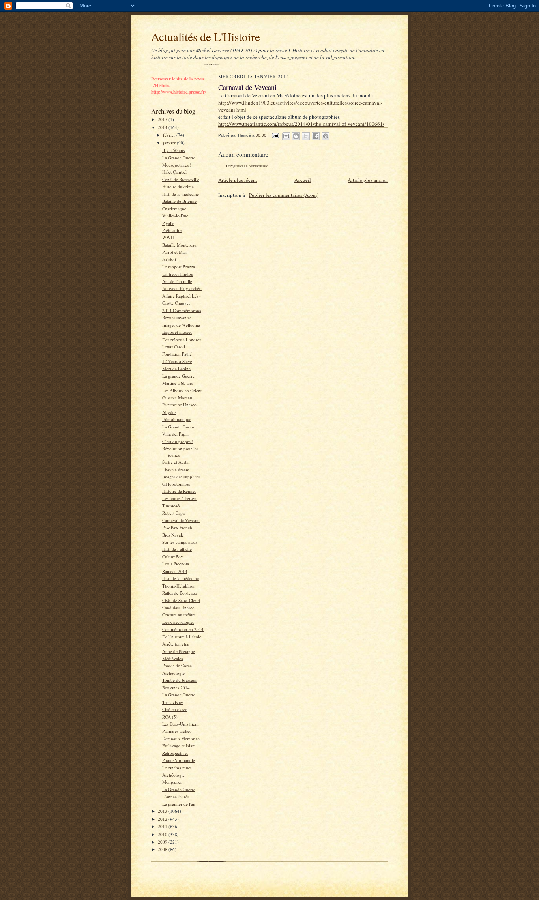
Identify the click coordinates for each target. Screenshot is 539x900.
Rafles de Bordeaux (179, 593)
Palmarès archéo (177, 731)
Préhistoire (172, 230)
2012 (163, 819)
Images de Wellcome (181, 325)
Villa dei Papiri (175, 434)
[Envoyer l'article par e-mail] (275, 135)
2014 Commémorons (181, 310)
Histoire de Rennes (179, 491)
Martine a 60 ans (177, 383)
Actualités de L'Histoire (205, 36)
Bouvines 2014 (176, 687)
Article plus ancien (368, 179)
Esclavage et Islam (179, 745)
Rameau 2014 (174, 571)
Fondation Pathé (177, 354)
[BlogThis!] (296, 136)
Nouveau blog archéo (182, 288)
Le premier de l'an (178, 804)
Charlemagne (174, 208)
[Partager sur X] (306, 136)
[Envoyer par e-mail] (286, 136)
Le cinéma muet (176, 768)
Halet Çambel (174, 172)
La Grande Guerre (178, 158)
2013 (163, 811)
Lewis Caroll (173, 347)
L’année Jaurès (175, 796)
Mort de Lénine (176, 368)
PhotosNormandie (178, 760)
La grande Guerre (178, 376)
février (169, 135)
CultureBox (172, 556)
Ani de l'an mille (177, 281)
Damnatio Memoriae (181, 738)
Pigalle (168, 223)
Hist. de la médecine (180, 194)
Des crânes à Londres (181, 339)
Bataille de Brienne (179, 201)
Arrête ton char (176, 644)
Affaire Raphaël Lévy (181, 296)
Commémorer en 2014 (183, 629)
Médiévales (172, 658)
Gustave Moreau (177, 397)
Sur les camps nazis (179, 542)
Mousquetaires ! (176, 165)
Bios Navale (173, 535)
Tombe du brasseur (179, 680)
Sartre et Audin (176, 462)
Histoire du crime (178, 186)
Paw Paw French (177, 527)
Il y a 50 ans (173, 150)
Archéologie (173, 673)
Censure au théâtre (179, 614)
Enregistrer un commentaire (247, 165)
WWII (168, 237)
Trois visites (172, 702)
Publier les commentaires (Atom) (283, 194)
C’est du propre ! (177, 441)
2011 (163, 826)
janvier (170, 143)
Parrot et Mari (174, 252)
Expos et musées (177, 332)
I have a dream (175, 469)
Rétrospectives (175, 753)
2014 (163, 127)
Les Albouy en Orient (182, 390)
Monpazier (172, 782)
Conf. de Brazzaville (180, 179)
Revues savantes (176, 317)
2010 (163, 834)
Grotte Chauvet (176, 303)
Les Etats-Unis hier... (181, 724)
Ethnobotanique (176, 419)
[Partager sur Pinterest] (325, 136)
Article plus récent (237, 179)
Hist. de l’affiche (177, 549)
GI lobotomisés (176, 484)
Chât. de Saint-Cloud (181, 600)
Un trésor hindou (177, 274)
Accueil (302, 179)
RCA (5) (170, 717)
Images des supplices (181, 476)
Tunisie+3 (171, 506)
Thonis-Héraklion (178, 586)
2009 (163, 842)
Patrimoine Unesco (179, 405)
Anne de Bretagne (178, 651)
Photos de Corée (177, 665)
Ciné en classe (174, 709)
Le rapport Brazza (178, 266)
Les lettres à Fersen (179, 498)
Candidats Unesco (178, 607)
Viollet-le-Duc (175, 216)
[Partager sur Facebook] (316, 136)
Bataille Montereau (179, 245)
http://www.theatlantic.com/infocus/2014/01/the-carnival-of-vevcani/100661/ (301, 123)
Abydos (169, 412)
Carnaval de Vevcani (181, 520)
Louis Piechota (175, 564)
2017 (163, 119)
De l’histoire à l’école (181, 637)
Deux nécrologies (178, 622)
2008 (163, 849)
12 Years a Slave (177, 361)
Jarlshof (169, 259)
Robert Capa (173, 513)
